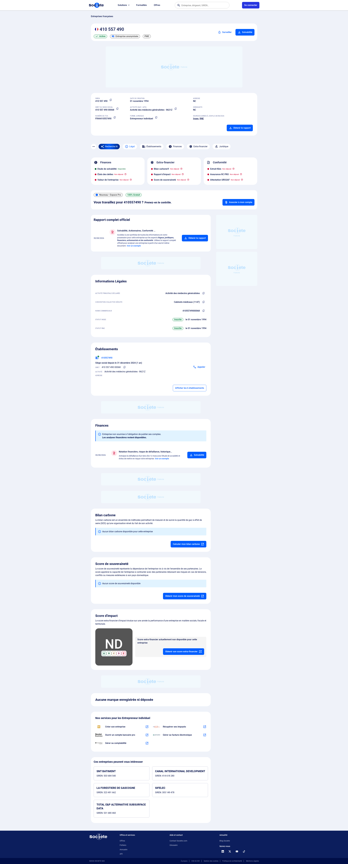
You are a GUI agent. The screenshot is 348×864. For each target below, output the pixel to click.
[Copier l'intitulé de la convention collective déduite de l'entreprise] (203, 302)
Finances (177, 146)
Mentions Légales (252, 861)
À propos (184, 861)
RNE (202, 118)
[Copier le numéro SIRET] (117, 109)
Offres (157, 5)
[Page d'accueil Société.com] (96, 5)
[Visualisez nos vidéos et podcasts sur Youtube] (237, 851)
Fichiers (123, 845)
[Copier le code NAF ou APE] (175, 109)
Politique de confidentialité (232, 861)
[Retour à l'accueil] (98, 836)
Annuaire (123, 849)
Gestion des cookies (211, 861)
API (121, 854)
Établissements (153, 146)
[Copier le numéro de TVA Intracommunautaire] (114, 117)
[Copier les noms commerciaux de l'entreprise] (203, 311)
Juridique (223, 146)
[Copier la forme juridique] (156, 117)
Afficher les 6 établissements (189, 388)
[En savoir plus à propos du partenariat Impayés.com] (204, 726)
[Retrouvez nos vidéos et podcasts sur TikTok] (244, 851)
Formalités (141, 5)
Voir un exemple (134, 246)
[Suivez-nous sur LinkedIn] (222, 851)
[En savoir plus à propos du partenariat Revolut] (147, 735)
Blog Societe (224, 841)
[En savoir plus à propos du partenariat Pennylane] (204, 735)
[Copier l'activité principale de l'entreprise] (203, 293)
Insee (196, 118)
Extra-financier (200, 146)
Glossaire (173, 845)
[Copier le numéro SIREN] (110, 100)
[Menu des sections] (93, 146)
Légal (132, 146)
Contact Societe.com (178, 841)
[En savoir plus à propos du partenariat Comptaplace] (147, 743)
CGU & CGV (195, 861)
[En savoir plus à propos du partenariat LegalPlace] (147, 726)
